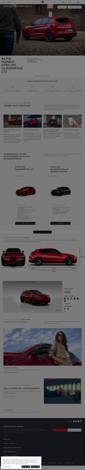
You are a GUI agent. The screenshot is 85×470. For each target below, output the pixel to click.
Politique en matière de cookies (21, 463)
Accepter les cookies (35, 466)
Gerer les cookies (6, 466)
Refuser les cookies (25, 466)
